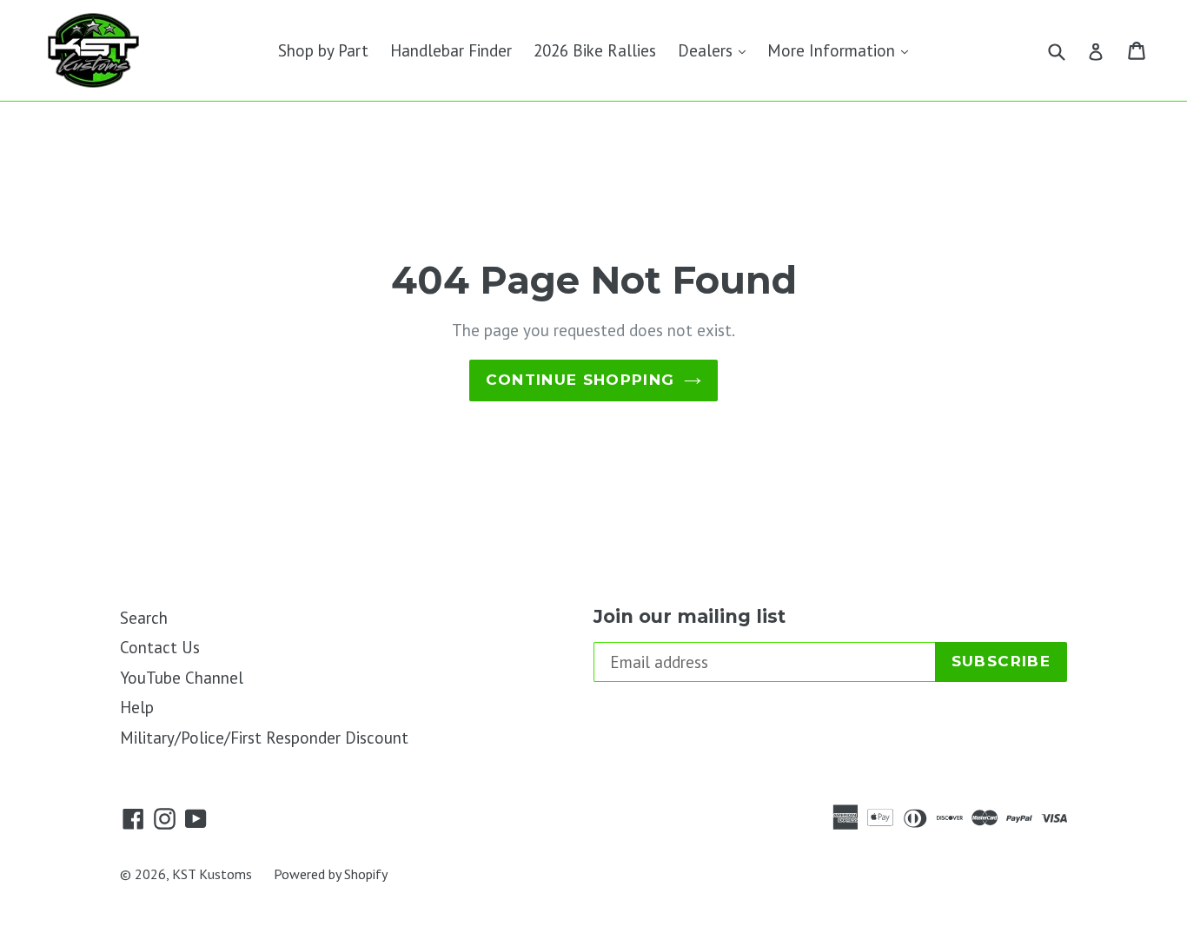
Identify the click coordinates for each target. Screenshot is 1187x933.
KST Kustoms (212, 874)
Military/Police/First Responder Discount (264, 737)
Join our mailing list (690, 616)
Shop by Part (323, 50)
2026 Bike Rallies (595, 50)
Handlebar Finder (451, 50)
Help (137, 707)
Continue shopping (580, 379)
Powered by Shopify (331, 874)
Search (144, 617)
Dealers (716, 50)
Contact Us (160, 647)
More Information (842, 50)
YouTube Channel (181, 677)
